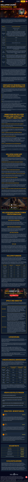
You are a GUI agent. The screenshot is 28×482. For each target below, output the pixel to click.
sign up (23, 1)
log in (18, 1)
